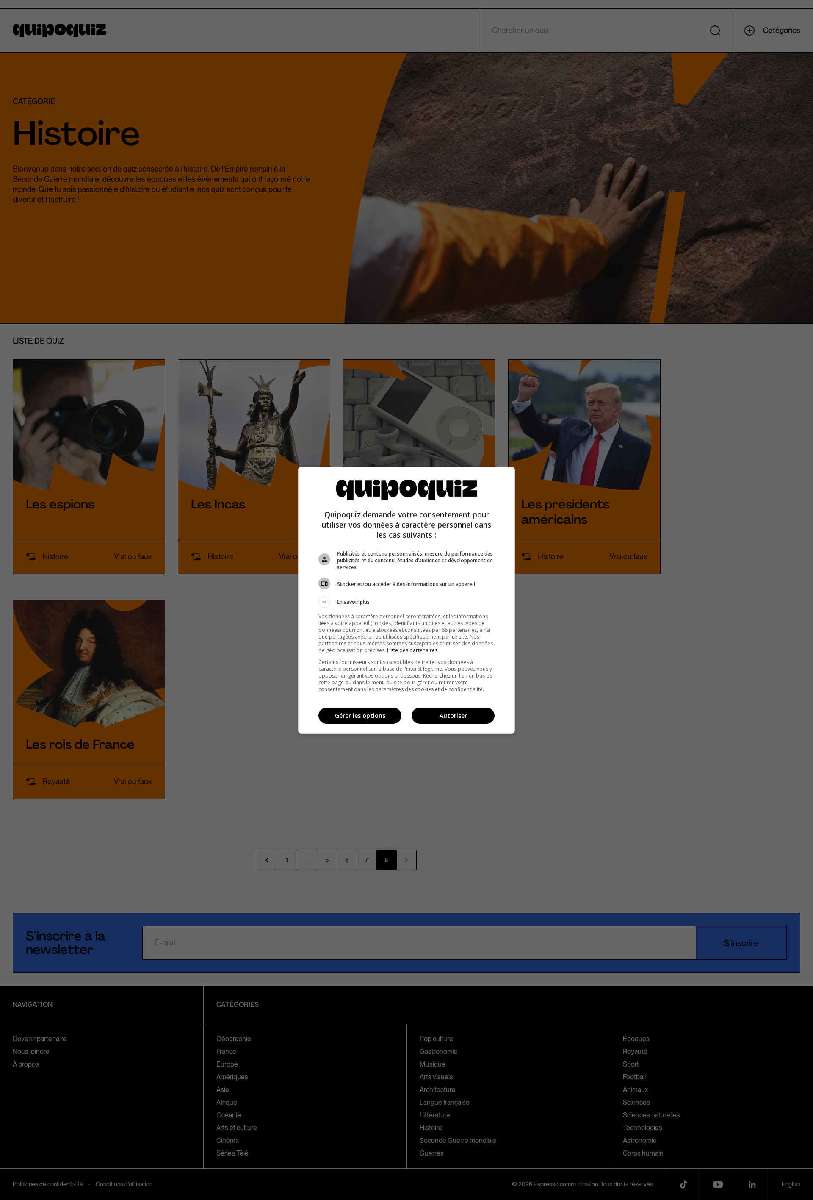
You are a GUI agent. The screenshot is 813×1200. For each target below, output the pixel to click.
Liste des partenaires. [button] (413, 650)
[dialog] (406, 600)
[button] (406, 602)
